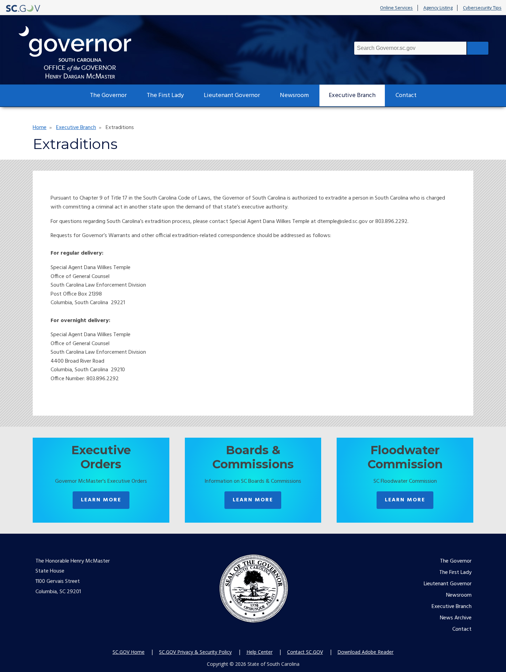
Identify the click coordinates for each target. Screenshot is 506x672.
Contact (406, 95)
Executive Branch (352, 95)
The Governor (108, 95)
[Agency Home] (81, 52)
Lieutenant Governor (232, 95)
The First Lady (165, 95)
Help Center (259, 652)
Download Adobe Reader (365, 652)
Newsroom (294, 95)
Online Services (396, 8)
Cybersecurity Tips (482, 8)
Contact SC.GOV (305, 652)
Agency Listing (438, 8)
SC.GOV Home (129, 652)
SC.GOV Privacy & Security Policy (195, 652)
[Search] (478, 48)
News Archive (456, 618)
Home (39, 127)
